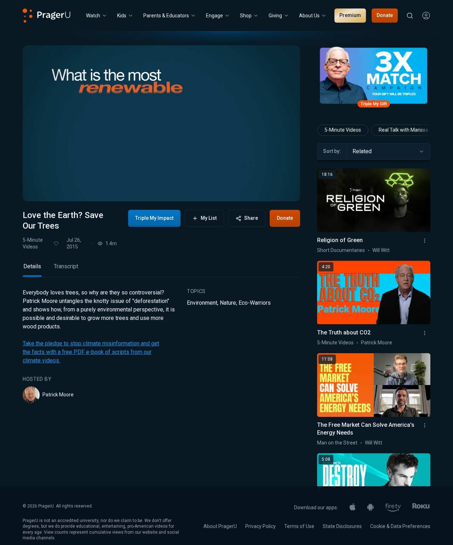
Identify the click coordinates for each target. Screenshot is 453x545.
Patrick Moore (58, 394)
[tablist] (161, 269)
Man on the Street (337, 443)
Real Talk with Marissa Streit (410, 130)
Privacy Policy (260, 526)
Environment (202, 302)
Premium (350, 15)
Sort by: (332, 151)
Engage (214, 15)
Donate (385, 15)
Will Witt (381, 250)
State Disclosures (342, 526)
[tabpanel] (161, 346)
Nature (228, 302)
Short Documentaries (341, 250)
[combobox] (388, 151)
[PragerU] (46, 15)
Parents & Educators (166, 15)
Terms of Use (299, 526)
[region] (161, 123)
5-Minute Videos (33, 243)
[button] (37, 189)
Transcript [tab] (66, 266)
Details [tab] (32, 266)
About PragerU (220, 526)
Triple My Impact (154, 218)
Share (251, 218)
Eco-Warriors (255, 302)
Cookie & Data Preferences (400, 526)
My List (209, 218)
